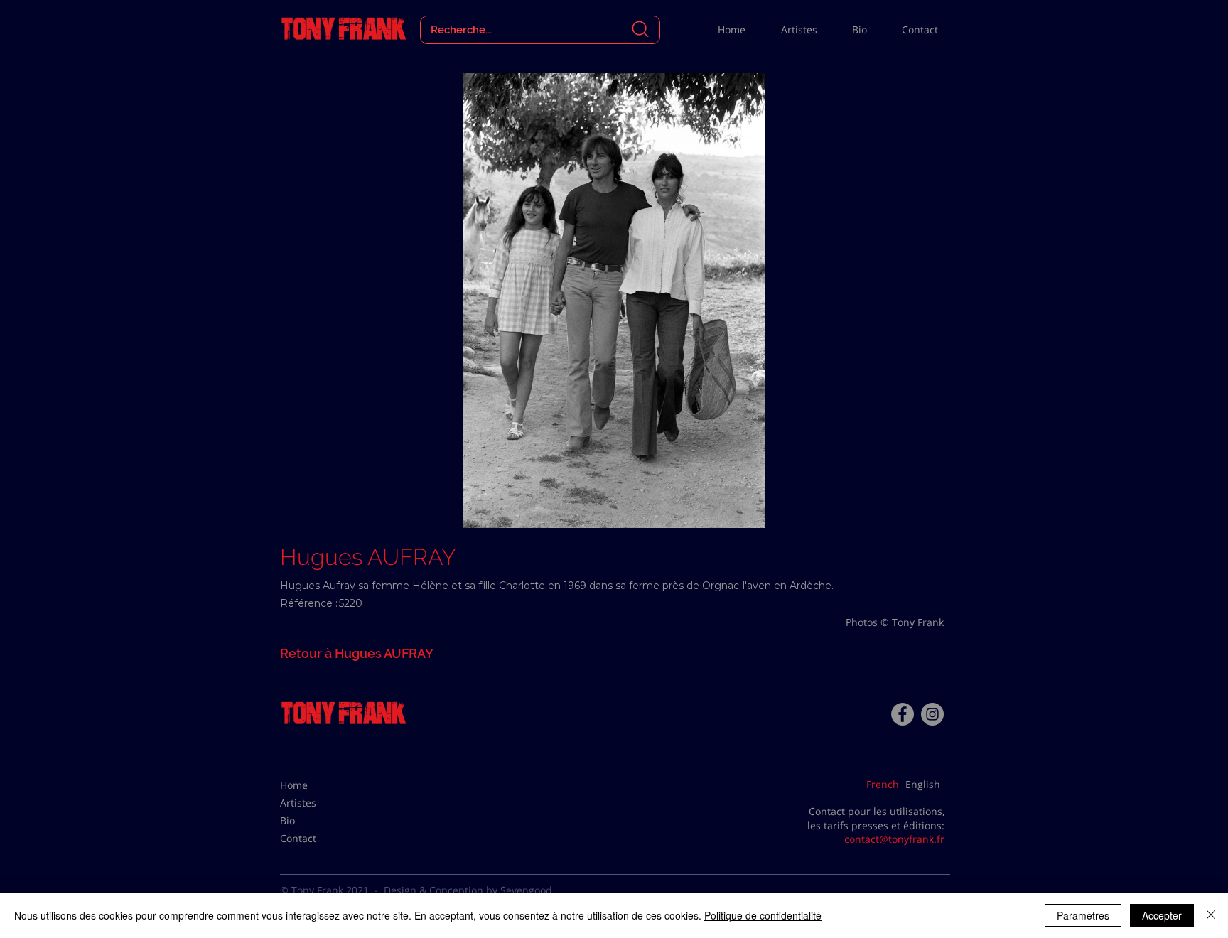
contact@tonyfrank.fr (894, 839)
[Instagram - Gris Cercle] (932, 714)
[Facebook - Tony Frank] (902, 714)
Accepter (1162, 915)
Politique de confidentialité (763, 915)
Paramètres (1083, 915)
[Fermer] (1210, 915)
